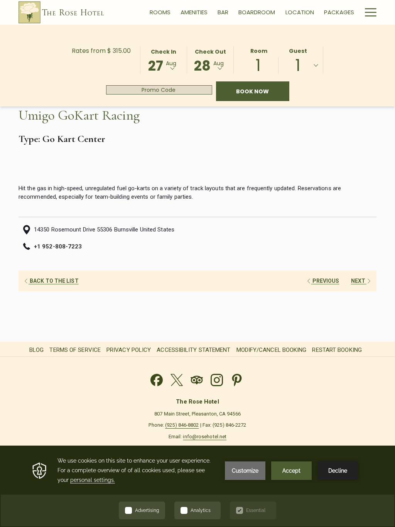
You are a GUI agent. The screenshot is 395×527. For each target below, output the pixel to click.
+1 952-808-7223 (58, 246)
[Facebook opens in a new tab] (156, 379)
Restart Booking (336, 349)
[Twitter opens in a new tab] (176, 379)
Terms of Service (75, 349)
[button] (163, 59)
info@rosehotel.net (204, 436)
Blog (36, 349)
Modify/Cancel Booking (271, 349)
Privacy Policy (128, 349)
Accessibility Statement (193, 349)
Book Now (262, 91)
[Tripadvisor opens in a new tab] (197, 379)
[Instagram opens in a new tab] (217, 379)
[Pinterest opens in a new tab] (237, 379)
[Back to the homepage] (61, 12)
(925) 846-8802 (182, 425)
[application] (197, 486)
